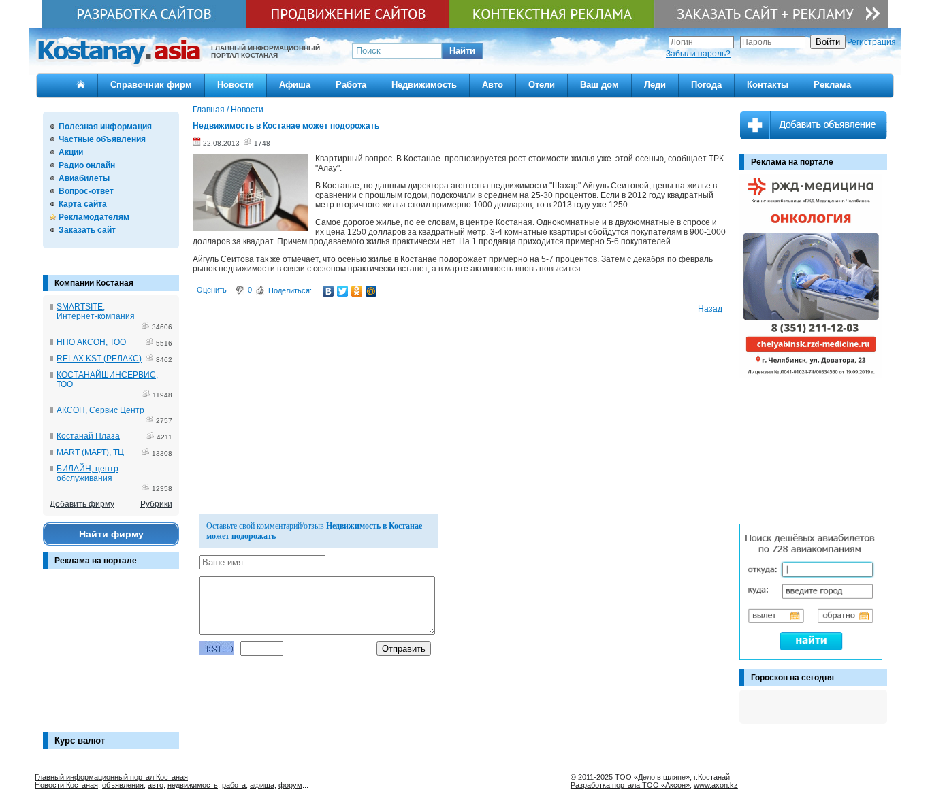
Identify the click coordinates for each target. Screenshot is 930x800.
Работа (351, 85)
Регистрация (871, 42)
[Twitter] (343, 291)
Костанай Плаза (88, 436)
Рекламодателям (94, 217)
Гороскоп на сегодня (792, 677)
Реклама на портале (95, 560)
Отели (541, 85)
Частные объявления (102, 139)
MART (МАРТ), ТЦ (90, 452)
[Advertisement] (111, 657)
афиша (262, 785)
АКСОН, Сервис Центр (100, 410)
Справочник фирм (151, 85)
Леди (655, 85)
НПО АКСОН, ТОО (91, 342)
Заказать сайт (87, 230)
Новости (235, 85)
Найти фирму (111, 534)
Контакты (767, 85)
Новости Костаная (66, 785)
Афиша (294, 85)
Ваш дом (599, 85)
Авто (492, 85)
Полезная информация (105, 126)
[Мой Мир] (371, 291)
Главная (209, 109)
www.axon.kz (716, 785)
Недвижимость (424, 85)
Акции (71, 152)
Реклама (832, 85)
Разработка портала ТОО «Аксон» (630, 785)
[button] (462, 51)
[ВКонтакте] (328, 291)
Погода (706, 85)
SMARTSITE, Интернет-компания (96, 311)
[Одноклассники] (357, 291)
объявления (123, 785)
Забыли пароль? (698, 54)
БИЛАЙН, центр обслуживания (87, 473)
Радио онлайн (87, 165)
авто (155, 785)
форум (290, 785)
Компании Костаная (93, 283)
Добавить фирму (82, 504)
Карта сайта (83, 204)
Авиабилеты (84, 178)
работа (234, 785)
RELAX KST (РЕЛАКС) (99, 358)
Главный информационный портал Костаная (111, 777)
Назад (710, 309)
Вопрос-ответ (86, 191)
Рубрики (156, 504)
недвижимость (192, 785)
